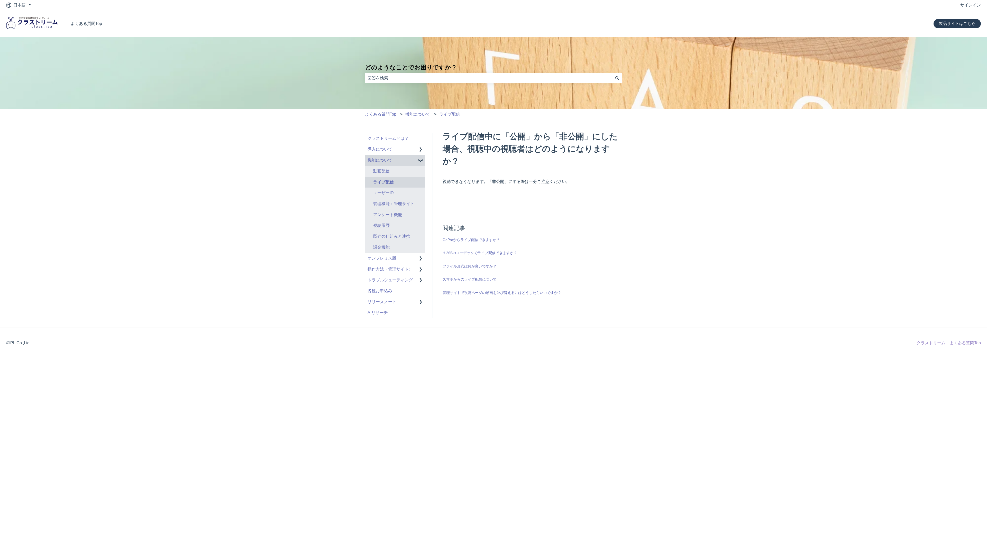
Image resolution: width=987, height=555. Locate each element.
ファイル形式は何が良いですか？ (470, 266)
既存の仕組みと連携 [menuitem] (391, 236)
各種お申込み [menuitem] (380, 291)
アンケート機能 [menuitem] (387, 214)
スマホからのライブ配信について (470, 279)
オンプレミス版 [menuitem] (382, 258)
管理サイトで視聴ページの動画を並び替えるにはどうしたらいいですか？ (502, 293)
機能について (417, 114)
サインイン (970, 5)
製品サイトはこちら (957, 23)
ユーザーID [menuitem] (383, 193)
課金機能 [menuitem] (381, 247)
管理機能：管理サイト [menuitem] (393, 203)
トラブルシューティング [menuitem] (390, 280)
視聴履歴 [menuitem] (381, 225)
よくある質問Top (86, 23)
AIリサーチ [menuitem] (378, 312)
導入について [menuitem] (380, 149)
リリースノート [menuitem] (382, 302)
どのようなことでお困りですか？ (411, 67)
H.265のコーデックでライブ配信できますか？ (480, 253)
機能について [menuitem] (380, 160)
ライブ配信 (449, 114)
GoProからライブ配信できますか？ (471, 240)
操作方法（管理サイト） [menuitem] (390, 269)
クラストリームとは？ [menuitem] (388, 138)
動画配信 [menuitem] (381, 171)
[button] (421, 149)
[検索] (617, 78)
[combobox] (488, 78)
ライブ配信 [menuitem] (383, 182)
